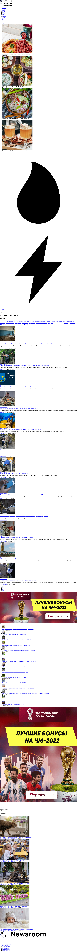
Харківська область (42, 321)
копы (4, 323)
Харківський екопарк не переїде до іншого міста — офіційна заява (16, 645)
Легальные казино (6, 946)
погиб (52, 323)
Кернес (11, 321)
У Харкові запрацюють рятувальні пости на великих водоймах (15, 672)
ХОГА (33, 321)
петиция (49, 323)
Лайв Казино (5, 945)
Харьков (49, 321)
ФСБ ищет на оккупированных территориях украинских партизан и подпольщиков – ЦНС (19, 408)
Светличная (18, 321)
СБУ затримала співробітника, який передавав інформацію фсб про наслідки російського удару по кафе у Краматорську (24, 365)
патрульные (44, 323)
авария (60, 321)
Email (1, 810)
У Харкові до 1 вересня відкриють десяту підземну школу (14, 634)
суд (25, 324)
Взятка (1, 321)
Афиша (3, 13)
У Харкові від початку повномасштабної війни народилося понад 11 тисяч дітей (18, 650)
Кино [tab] (5, 23)
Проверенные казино (6, 944)
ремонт (11, 324)
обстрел (30, 323)
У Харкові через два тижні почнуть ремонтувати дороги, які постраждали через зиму (19, 698)
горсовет (68, 321)
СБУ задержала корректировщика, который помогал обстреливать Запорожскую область (18, 537)
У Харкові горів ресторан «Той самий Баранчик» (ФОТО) (14, 704)
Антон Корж (2, 369)
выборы (64, 321)
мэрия (23, 323)
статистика (21, 324)
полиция (60, 323)
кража (13, 323)
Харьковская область (55, 321)
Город (3, 10)
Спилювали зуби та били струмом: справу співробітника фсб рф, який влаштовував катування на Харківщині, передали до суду (26, 343)
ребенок (8, 324)
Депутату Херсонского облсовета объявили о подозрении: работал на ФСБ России (17, 386)
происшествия (72, 323)
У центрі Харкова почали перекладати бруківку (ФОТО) (14, 682)
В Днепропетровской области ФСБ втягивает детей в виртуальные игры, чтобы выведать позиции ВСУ (21, 494)
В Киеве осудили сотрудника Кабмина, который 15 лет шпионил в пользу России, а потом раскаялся (21, 429)
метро (16, 323)
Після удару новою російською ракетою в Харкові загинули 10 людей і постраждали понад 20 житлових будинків (25, 693)
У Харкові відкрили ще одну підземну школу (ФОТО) (13, 666)
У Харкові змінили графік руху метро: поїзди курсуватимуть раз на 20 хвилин (18, 688)
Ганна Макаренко (3, 348)
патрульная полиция (39, 323)
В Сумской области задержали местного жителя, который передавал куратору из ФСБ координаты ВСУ (21, 450)
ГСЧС (4, 321)
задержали (72, 321)
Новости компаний (6, 949)
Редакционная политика (7, 950)
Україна (21, 321)
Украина (4, 9)
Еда (3, 12)
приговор (66, 323)
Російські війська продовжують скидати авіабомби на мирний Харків (16, 639)
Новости (4, 8)
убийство (27, 324)
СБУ (15, 321)
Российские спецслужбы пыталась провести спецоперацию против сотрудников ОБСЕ (18, 580)
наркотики (26, 323)
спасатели (18, 324)
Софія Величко (3, 433)
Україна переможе (27, 321)
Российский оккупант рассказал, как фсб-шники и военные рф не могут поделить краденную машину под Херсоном (24, 516)
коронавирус (9, 323)
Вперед (3, 590)
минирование (19, 323)
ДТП (8, 321)
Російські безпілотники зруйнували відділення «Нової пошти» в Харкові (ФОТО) (19, 661)
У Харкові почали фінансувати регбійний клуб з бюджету (14, 677)
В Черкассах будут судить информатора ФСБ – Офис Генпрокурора (14, 473)
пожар (55, 323)
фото (36, 324)
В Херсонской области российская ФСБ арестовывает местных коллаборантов (16, 558)
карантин (1, 323)
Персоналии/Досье (6, 948)
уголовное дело (32, 324)
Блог (3, 14)
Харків (36, 321)
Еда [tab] (3, 23)
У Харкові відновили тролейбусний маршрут (11, 655)
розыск (14, 324)
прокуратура (3, 324)
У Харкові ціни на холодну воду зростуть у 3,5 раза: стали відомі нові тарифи (18, 629)
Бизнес (3, 11)
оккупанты (33, 323)
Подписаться (2, 807)
